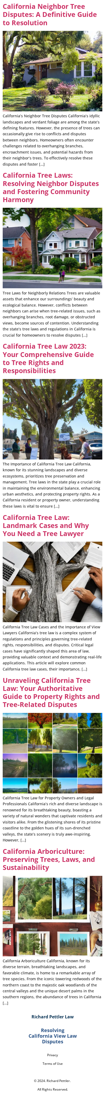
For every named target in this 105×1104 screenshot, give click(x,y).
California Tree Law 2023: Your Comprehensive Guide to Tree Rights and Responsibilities (48, 358)
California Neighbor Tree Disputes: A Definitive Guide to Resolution (50, 14)
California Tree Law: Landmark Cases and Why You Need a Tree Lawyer (46, 525)
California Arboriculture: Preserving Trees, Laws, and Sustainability (49, 859)
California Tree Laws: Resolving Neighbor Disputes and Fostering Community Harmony (51, 187)
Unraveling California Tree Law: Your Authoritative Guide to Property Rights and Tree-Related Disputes (51, 692)
